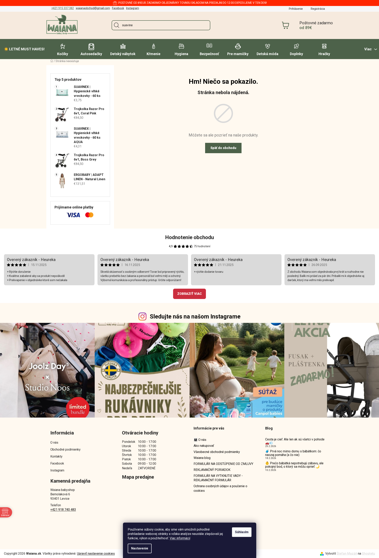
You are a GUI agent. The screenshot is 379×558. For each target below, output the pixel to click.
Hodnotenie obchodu (189, 237)
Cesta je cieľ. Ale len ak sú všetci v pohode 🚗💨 (294, 441)
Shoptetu (368, 553)
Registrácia (318, 8)
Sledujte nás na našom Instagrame (195, 316)
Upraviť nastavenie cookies (96, 553)
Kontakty (56, 456)
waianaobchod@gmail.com (93, 8)
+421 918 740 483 (63, 509)
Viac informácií (180, 538)
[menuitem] (24, 49)
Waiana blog (202, 458)
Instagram (132, 8)
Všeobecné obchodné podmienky (217, 452)
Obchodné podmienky (65, 449)
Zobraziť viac (189, 294)
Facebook (118, 8)
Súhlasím (241, 532)
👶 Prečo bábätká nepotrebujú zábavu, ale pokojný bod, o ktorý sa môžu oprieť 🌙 (294, 465)
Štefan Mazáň (347, 553)
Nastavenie (139, 548)
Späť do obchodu (223, 148)
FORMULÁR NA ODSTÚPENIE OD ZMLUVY (223, 464)
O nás (54, 442)
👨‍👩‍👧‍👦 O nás (200, 440)
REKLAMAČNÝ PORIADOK (212, 470)
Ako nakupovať (204, 446)
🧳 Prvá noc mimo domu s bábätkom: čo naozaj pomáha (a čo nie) (293, 453)
